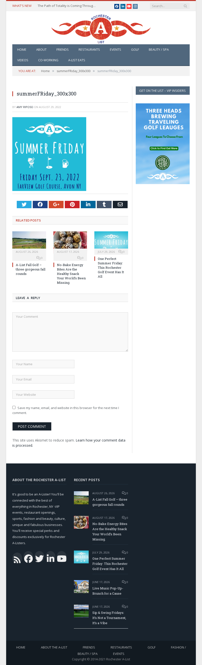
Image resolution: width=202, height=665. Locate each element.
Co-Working (48, 60)
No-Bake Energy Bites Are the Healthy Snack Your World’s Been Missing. (71, 274)
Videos (22, 60)
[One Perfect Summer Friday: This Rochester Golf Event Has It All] (111, 242)
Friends (62, 49)
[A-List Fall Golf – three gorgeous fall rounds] (29, 242)
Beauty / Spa (159, 49)
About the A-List (54, 647)
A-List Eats (76, 60)
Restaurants (89, 49)
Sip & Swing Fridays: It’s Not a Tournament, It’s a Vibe (109, 617)
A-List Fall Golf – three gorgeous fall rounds (30, 269)
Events (115, 49)
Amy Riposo (25, 107)
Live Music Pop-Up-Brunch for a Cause (107, 591)
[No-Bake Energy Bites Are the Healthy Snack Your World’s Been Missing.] (70, 242)
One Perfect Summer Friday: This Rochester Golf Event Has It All (111, 267)
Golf (135, 49)
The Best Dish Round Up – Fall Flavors (65, 6)
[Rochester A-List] (101, 27)
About (41, 49)
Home (21, 49)
